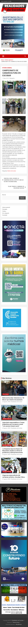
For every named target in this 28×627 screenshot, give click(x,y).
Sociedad (4, 215)
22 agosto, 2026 (6, 401)
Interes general (7, 67)
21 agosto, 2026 (6, 479)
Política (4, 211)
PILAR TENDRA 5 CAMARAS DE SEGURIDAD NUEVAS (16, 187)
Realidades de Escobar (16, 401)
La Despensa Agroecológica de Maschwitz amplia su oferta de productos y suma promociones (12, 450)
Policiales (4, 209)
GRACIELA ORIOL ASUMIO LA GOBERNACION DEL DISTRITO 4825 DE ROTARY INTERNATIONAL (14, 180)
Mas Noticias (7, 378)
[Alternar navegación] (3, 56)
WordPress (19, 624)
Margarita (12, 78)
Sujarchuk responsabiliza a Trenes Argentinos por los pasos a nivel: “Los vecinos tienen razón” (13, 424)
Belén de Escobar (11, 171)
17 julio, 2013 (5, 78)
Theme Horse (15, 622)
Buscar (4, 194)
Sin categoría (5, 213)
